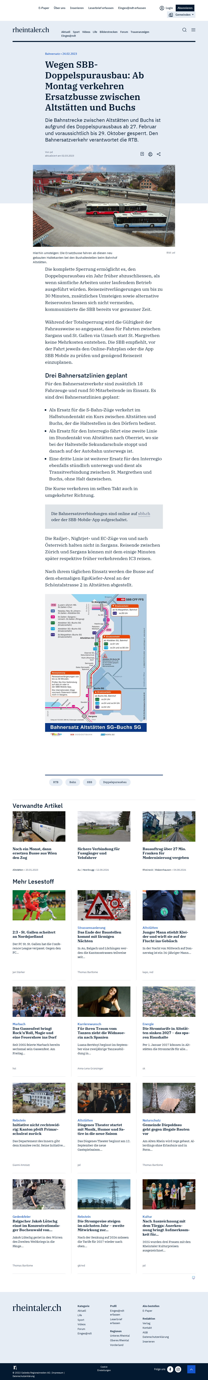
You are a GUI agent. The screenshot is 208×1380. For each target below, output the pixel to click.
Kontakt (147, 1328)
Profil (113, 1306)
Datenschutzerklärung (156, 1337)
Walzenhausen (163, 869)
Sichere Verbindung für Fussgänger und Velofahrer (99, 853)
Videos (86, 32)
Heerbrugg (88, 869)
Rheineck (148, 869)
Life (95, 32)
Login (169, 8)
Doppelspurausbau (115, 782)
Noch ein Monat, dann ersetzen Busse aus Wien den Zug (35, 853)
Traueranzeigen (140, 32)
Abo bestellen (151, 1306)
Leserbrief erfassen (101, 8)
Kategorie (83, 1306)
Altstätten (18, 869)
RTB (55, 782)
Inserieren (77, 8)
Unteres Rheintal (120, 1335)
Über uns (59, 8)
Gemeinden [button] (183, 14)
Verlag (146, 1323)
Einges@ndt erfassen (132, 8)
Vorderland (117, 1345)
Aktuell (65, 32)
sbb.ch (144, 513)
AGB (145, 1332)
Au (79, 869)
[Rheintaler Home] (31, 29)
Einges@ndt (68, 36)
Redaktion (149, 1318)
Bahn (72, 782)
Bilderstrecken (109, 32)
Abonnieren (185, 8)
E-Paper (44, 8)
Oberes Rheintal (119, 1340)
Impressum (57, 1372)
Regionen (116, 1331)
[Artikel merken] (142, 154)
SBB (89, 782)
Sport (76, 32)
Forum (124, 32)
